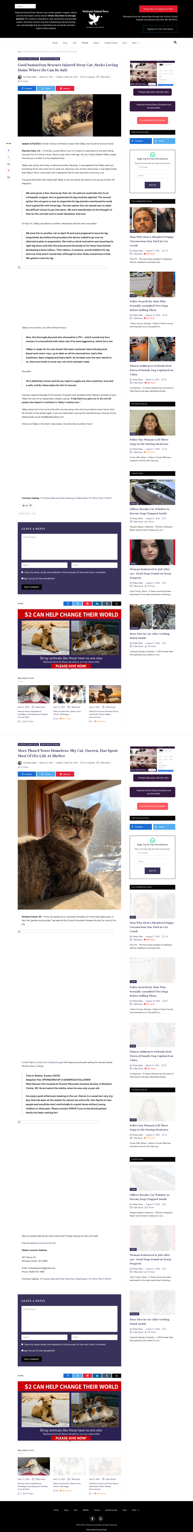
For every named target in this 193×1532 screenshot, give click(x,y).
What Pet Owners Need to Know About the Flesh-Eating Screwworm (103, 714)
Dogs (65, 42)
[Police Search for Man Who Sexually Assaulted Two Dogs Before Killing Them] (152, 284)
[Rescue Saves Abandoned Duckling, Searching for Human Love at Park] (34, 694)
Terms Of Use (102, 1529)
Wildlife (85, 42)
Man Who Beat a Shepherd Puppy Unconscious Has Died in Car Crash (152, 241)
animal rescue (24, 513)
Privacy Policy (91, 1529)
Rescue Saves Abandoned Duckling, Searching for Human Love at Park (33, 714)
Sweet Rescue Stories (50, 59)
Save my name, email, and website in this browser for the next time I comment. (65, 572)
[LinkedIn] (8, 164)
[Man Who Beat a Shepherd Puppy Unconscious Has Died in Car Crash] (152, 220)
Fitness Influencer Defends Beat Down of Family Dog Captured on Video (151, 370)
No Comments (89, 76)
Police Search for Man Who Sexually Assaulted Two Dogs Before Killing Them (149, 306)
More (134, 42)
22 (57, 718)
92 (165, 379)
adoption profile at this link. (43, 1243)
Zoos (125, 42)
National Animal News (28, 59)
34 (166, 448)
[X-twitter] (100, 1518)
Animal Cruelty (111, 42)
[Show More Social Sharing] (77, 88)
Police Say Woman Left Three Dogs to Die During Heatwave (149, 442)
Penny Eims (31, 76)
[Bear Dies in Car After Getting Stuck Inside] (152, 617)
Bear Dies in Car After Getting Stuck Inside (149, 636)
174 (166, 250)
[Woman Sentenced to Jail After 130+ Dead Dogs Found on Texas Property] (152, 552)
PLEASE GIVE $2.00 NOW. (152, 120)
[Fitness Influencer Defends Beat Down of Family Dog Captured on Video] (152, 349)
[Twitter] (8, 157)
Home (55, 42)
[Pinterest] (8, 170)
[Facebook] (8, 150)
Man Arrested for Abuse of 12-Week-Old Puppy (67, 713)
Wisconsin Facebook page (50, 1062)
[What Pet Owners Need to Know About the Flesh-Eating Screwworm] (105, 694)
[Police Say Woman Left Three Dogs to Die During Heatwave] (152, 423)
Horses (96, 42)
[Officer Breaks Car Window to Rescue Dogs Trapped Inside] (152, 492)
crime (133, 296)
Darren (63, 916)
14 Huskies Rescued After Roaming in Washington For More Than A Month (76, 498)
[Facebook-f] (92, 1518)
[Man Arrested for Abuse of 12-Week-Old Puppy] (69, 694)
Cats (74, 42)
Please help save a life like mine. (154, 92)
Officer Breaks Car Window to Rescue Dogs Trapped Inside (149, 511)
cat (34, 513)
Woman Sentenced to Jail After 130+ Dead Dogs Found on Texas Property (150, 573)
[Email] (8, 177)
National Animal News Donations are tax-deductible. (154, 106)
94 (166, 315)
